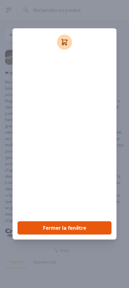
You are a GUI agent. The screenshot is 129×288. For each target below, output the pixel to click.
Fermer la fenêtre (64, 227)
